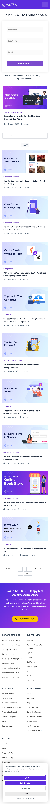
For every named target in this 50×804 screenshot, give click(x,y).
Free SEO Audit (8, 694)
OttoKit (29, 676)
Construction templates (11, 668)
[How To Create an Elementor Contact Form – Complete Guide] (25, 437)
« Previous (10, 569)
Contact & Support (34, 712)
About (4, 744)
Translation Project (9, 712)
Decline (25, 794)
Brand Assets (7, 726)
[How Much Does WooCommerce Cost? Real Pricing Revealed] (25, 345)
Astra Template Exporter (11, 707)
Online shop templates (11, 645)
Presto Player (32, 667)
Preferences (25, 788)
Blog (4, 748)
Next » (28, 573)
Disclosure (6, 762)
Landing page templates (11, 677)
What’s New (7, 698)
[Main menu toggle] (45, 4)
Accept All (25, 778)
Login (29, 694)
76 (20, 573)
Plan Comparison (33, 726)
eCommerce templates (11, 640)
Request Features (34, 731)
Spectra (30, 640)
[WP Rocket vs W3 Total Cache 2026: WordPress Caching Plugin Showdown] (25, 253)
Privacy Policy (7, 757)
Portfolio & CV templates (12, 659)
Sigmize (30, 653)
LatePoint (30, 680)
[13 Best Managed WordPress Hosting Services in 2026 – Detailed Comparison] (25, 299)
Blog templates (8, 663)
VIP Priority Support (34, 717)
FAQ (4, 721)
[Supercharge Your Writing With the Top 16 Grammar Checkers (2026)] (25, 391)
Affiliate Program (9, 717)
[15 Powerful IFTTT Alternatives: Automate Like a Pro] (25, 529)
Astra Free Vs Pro (33, 721)
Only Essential (25, 783)
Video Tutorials (32, 707)
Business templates (9, 654)
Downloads (31, 698)
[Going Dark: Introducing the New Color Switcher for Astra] (25, 97)
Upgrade (30, 703)
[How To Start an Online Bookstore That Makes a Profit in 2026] (25, 483)
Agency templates (9, 650)
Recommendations (9, 703)
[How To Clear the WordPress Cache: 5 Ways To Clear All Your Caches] (25, 207)
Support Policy (8, 753)
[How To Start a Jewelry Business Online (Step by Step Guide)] (25, 161)
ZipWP (29, 657)
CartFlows (31, 662)
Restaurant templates (10, 673)
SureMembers (32, 671)
